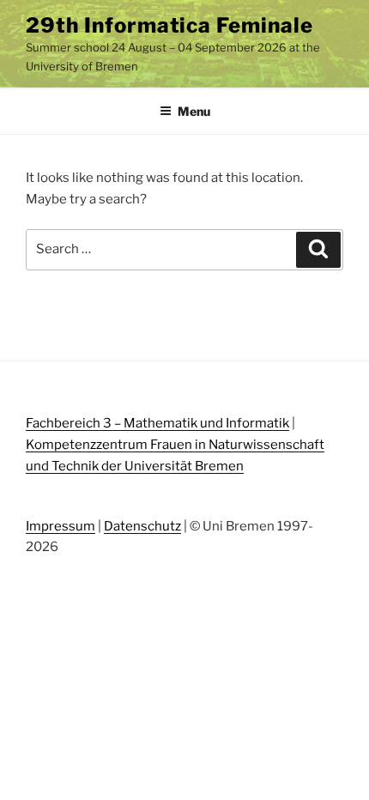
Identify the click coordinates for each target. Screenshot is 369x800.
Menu (194, 111)
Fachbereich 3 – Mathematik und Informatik (157, 423)
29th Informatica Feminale (169, 25)
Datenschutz (142, 526)
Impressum (60, 526)
